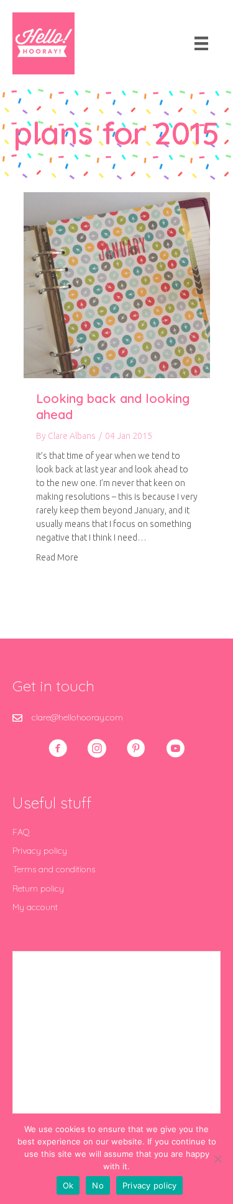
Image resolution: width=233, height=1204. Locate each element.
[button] (57, 748)
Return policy (38, 888)
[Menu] (201, 43)
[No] (217, 1159)
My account (35, 907)
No (98, 1185)
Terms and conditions (53, 869)
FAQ (21, 832)
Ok (68, 1185)
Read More (57, 557)
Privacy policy (39, 850)
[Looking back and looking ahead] (117, 284)
